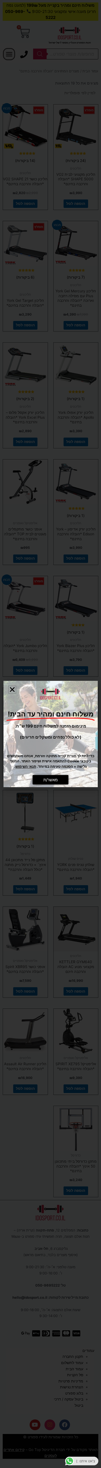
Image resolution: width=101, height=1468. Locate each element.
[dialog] (50, 734)
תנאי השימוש (25, 767)
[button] (12, 689)
